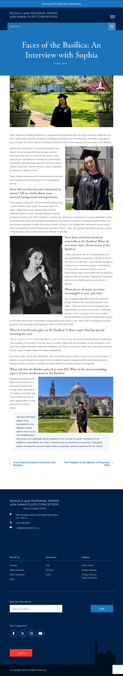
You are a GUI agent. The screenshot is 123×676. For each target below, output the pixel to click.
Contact (13, 565)
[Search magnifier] (112, 26)
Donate (21, 653)
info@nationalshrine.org (27, 527)
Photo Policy (87, 565)
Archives (50, 569)
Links (48, 574)
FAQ (48, 565)
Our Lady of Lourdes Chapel (27, 339)
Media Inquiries (17, 569)
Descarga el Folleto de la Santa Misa (61, 3)
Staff (12, 579)
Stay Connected (17, 574)
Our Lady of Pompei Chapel (60, 339)
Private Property (89, 569)
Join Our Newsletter (20, 602)
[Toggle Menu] (112, 16)
